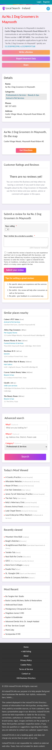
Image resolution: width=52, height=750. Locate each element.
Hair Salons (8, 365)
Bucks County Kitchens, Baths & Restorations (23, 601)
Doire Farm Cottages (17, 565)
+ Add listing (26, 652)
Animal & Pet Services (15, 98)
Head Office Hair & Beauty (14, 362)
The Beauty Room (11, 396)
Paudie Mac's (12, 569)
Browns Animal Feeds (22, 507)
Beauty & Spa (33, 95)
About (26, 656)
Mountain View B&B (17, 537)
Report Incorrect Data (26, 59)
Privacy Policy (26, 660)
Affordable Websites (22, 482)
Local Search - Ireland (18, 8)
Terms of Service (26, 669)
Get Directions (26, 150)
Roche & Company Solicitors (20, 578)
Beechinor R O (10, 351)
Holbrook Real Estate (14, 605)
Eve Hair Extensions (17, 490)
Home (26, 647)
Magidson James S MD (14, 613)
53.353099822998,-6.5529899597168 (20, 47)
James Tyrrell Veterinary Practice (25, 494)
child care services (10, 386)
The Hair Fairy (15, 498)
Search (25, 456)
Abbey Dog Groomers (12, 330)
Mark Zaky (9, 630)
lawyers (7, 354)
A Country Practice (19, 477)
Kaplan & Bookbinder (14, 617)
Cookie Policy (26, 665)
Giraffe (7, 383)
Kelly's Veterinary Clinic (21, 503)
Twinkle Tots (13, 553)
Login (39, 2)
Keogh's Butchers (15, 541)
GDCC (19, 561)
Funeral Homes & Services (13, 343)
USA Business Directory (26, 678)
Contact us (26, 674)
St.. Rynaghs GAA (20, 573)
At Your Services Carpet (15, 626)
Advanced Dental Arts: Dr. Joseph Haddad (22, 622)
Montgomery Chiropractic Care (18, 609)
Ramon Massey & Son (12, 341)
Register (46, 2)
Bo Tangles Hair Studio (14, 596)
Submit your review (15, 270)
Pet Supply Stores (10, 333)
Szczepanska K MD (12, 634)
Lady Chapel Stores (21, 511)
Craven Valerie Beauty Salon (15, 372)
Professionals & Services (16, 95)
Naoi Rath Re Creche (18, 557)
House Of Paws (19, 486)
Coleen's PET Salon (11, 319)
